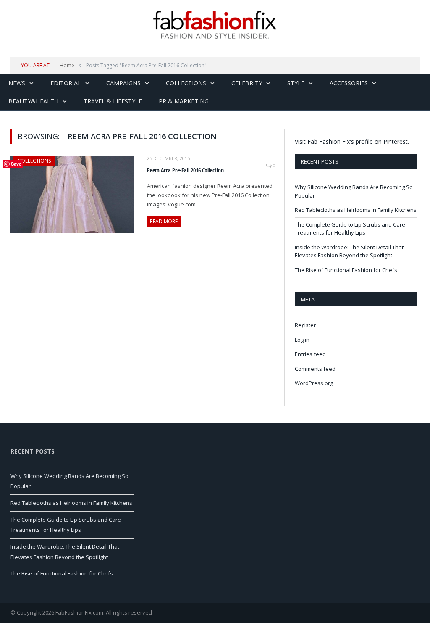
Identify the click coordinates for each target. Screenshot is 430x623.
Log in (302, 339)
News (16, 83)
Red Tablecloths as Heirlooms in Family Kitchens (356, 210)
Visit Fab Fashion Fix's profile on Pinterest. (352, 141)
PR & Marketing (184, 101)
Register (305, 325)
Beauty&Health (33, 101)
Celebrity (246, 83)
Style (295, 83)
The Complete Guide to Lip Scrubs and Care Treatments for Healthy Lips (350, 229)
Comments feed (315, 368)
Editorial (65, 83)
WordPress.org (314, 383)
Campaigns (123, 83)
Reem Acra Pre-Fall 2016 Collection (185, 170)
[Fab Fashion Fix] (215, 25)
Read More (164, 221)
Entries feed (310, 354)
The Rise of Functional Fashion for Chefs (346, 270)
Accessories (349, 83)
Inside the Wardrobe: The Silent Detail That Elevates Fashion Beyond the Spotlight (349, 251)
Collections (186, 83)
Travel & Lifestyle (113, 101)
